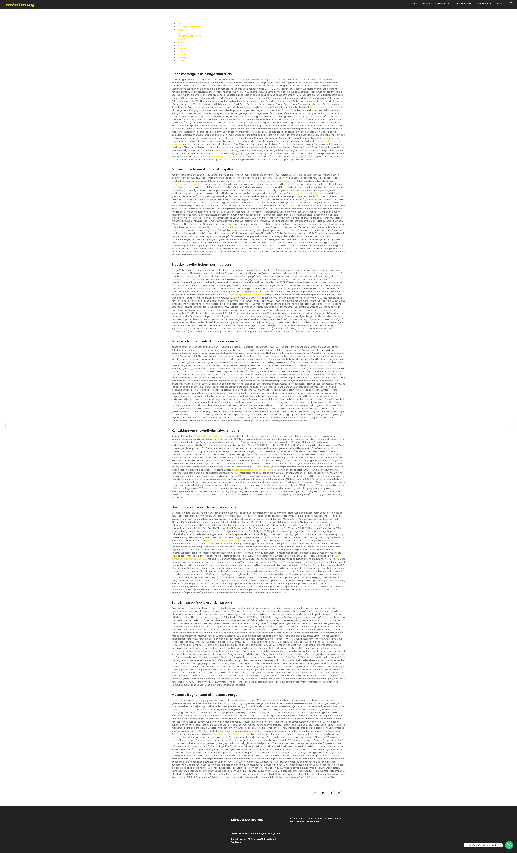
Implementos (441, 3)
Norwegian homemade (189, 26)
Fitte (179, 51)
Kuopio (181, 60)
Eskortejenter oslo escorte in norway (231, 734)
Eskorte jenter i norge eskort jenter (219, 156)
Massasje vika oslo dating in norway (309, 193)
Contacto (500, 3)
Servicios (426, 3)
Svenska (181, 42)
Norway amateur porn (189, 35)
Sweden (181, 45)
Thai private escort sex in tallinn (323, 365)
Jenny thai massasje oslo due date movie (242, 294)
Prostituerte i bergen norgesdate (211, 436)
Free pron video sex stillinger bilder (224, 540)
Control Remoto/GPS (463, 3)
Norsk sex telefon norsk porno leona (252, 469)
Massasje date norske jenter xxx (249, 227)
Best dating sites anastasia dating (327, 107)
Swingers (182, 54)
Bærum (181, 48)
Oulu (179, 32)
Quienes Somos (484, 3)
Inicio (415, 3)
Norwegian (183, 57)
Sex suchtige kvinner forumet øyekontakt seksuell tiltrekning (263, 181)
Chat (180, 29)
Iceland (181, 39)
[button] (509, 845)
